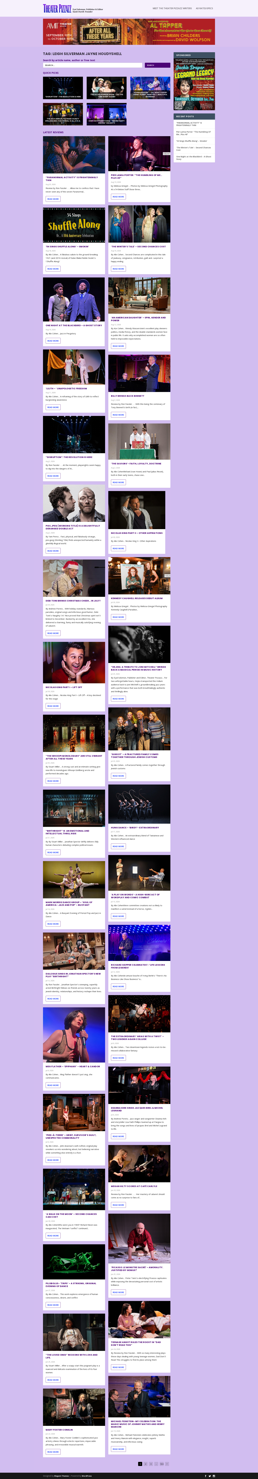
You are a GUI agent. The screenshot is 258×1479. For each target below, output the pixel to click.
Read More (53, 199)
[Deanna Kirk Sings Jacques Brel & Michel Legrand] (139, 1085)
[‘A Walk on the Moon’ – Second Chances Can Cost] (74, 1189)
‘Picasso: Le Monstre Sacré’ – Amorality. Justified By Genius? (137, 1269)
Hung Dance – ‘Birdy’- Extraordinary (135, 827)
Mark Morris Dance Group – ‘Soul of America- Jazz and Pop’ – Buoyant (69, 904)
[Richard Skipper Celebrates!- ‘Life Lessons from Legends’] (139, 943)
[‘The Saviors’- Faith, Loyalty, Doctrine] (139, 441)
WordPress (87, 1476)
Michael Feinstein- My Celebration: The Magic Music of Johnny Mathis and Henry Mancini (137, 1424)
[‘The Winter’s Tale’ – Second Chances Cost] (139, 224)
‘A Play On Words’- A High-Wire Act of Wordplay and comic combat (135, 896)
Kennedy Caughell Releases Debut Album (137, 598)
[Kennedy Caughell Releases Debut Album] (139, 575)
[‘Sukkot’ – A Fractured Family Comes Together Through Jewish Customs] (139, 728)
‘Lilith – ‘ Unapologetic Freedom (66, 388)
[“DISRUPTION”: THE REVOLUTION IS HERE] (74, 434)
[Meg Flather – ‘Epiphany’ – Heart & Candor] (74, 1034)
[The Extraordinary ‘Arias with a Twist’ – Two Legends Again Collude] (139, 1013)
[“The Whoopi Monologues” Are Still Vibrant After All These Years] (74, 733)
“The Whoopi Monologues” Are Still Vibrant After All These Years (74, 757)
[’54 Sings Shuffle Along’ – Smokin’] (74, 225)
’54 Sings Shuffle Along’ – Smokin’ (67, 246)
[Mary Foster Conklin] (74, 1407)
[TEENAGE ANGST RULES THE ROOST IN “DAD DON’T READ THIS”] (139, 1319)
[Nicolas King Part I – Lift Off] (74, 662)
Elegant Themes (61, 1476)
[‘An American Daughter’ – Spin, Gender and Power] (139, 295)
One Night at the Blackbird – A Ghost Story (74, 325)
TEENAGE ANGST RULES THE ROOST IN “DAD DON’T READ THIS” (136, 1344)
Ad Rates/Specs (204, 8)
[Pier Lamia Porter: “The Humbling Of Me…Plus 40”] (139, 153)
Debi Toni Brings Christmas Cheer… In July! (73, 600)
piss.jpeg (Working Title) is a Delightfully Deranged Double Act (73, 527)
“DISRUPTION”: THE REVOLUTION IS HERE (69, 457)
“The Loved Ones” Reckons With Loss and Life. (72, 1356)
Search (150, 65)
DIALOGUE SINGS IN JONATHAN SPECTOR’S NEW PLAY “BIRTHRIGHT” (73, 975)
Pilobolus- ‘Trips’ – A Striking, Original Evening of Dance (71, 1285)
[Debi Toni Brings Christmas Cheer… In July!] (74, 578)
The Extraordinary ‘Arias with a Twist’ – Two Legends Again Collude (137, 1038)
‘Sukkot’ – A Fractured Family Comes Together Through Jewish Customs (135, 756)
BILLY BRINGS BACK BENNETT (127, 396)
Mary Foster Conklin (59, 1429)
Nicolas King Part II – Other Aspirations (137, 533)
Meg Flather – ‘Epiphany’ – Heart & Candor (73, 1066)
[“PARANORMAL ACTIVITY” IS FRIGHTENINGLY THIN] (74, 154)
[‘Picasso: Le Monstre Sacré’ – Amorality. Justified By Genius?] (139, 1238)
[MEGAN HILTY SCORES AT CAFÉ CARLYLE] (139, 1163)
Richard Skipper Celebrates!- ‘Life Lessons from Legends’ (138, 966)
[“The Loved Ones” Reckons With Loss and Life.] (74, 1332)
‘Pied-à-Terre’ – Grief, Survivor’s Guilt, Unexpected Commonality (71, 1136)
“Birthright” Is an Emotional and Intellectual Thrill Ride (67, 832)
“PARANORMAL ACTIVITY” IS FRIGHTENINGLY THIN (72, 179)
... (156, 1464)
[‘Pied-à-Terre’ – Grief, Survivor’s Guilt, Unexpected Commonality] (74, 1112)
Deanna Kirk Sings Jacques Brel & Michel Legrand (137, 1109)
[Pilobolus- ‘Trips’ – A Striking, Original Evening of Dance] (74, 1261)
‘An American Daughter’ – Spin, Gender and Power (138, 319)
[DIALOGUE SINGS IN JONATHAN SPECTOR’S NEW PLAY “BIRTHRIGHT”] (74, 951)
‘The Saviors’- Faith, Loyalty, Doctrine (136, 463)
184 (162, 1464)
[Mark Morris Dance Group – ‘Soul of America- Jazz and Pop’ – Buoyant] (74, 879)
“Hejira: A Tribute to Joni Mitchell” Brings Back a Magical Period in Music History (138, 668)
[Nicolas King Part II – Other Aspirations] (136, 510)
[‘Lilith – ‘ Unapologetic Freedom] (74, 366)
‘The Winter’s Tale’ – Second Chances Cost (138, 246)
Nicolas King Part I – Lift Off (64, 687)
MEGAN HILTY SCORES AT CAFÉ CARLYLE (134, 1186)
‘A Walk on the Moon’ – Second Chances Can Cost (71, 1215)
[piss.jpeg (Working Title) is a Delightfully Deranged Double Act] (74, 503)
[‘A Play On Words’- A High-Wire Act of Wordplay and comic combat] (139, 873)
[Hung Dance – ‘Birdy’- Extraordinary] (139, 804)
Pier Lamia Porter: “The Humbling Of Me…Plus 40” (136, 177)
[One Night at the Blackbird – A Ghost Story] (74, 299)
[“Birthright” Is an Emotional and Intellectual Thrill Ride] (74, 808)
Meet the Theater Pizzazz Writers (172, 8)
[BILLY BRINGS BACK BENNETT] (139, 373)
